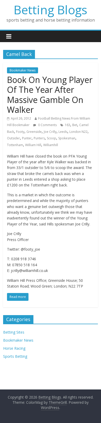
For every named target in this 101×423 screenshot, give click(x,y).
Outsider (13, 138)
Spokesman (66, 138)
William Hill (33, 145)
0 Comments (47, 125)
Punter (27, 138)
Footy (20, 131)
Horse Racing (14, 348)
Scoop (51, 138)
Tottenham (15, 145)
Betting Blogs (50, 10)
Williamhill (50, 145)
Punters (39, 138)
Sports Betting (15, 356)
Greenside (34, 131)
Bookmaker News (22, 70)
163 (67, 125)
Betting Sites (13, 332)
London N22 (78, 131)
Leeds (63, 131)
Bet (74, 125)
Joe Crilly (50, 131)
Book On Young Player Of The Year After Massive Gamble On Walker (49, 94)
